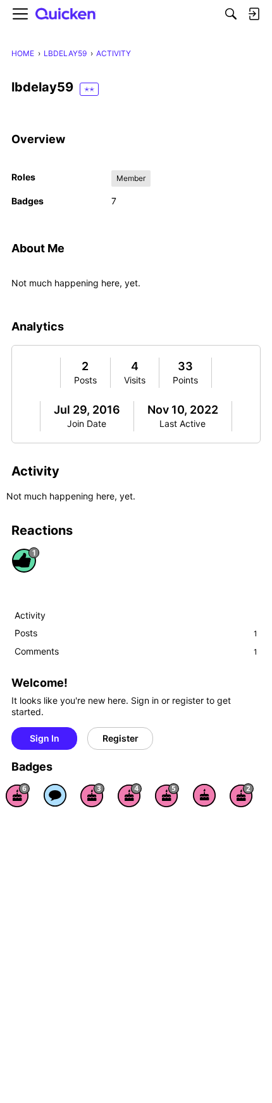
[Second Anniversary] (242, 795)
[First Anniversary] (204, 795)
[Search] (230, 14)
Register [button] (120, 738)
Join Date (86, 423)
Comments (136, 651)
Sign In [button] (44, 738)
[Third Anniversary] (92, 795)
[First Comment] (55, 795)
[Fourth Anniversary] (130, 795)
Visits (134, 380)
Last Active (182, 423)
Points (185, 380)
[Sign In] (253, 14)
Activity (30, 615)
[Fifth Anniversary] (167, 795)
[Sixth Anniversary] (18, 795)
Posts (85, 380)
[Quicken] (65, 14)
